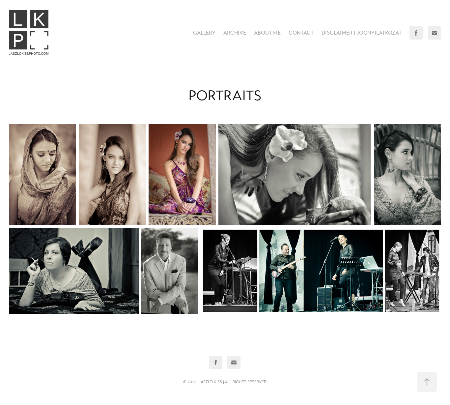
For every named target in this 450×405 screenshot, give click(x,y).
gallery (204, 33)
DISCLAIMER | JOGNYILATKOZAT (362, 33)
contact (301, 33)
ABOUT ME (267, 33)
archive (234, 33)
